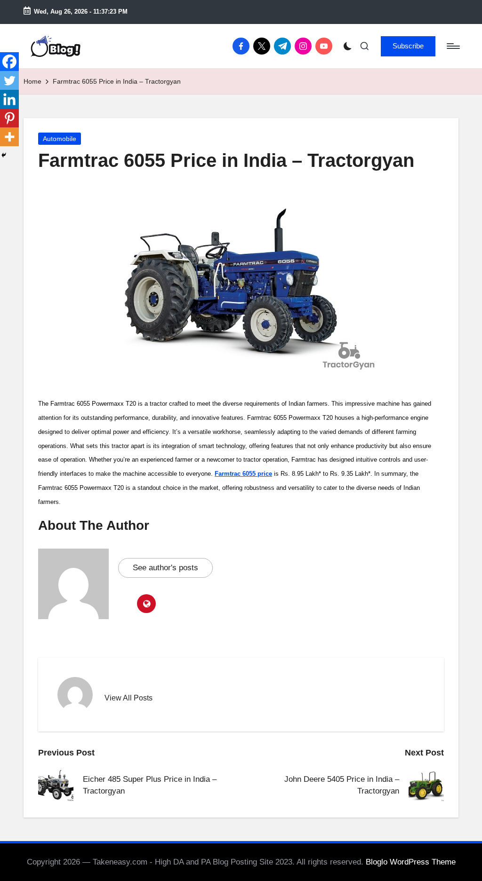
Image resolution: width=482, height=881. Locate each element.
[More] (9, 136)
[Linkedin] (9, 99)
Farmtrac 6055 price (243, 473)
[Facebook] (9, 61)
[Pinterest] (9, 118)
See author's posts (165, 567)
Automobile (59, 138)
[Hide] (4, 155)
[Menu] (452, 46)
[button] (408, 46)
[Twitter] (9, 80)
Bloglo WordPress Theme (411, 861)
